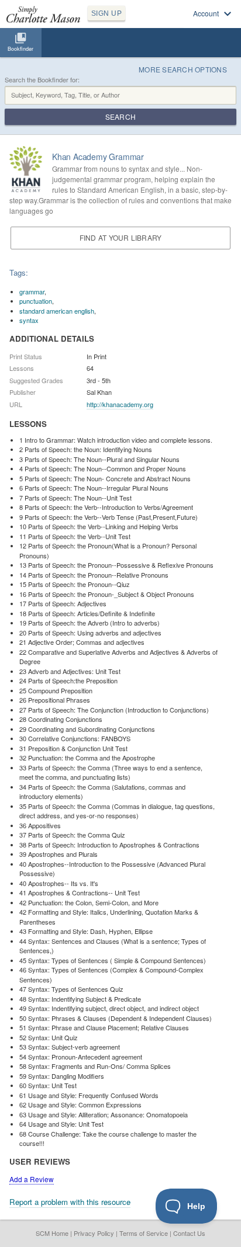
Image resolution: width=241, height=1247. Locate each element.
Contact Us (189, 1233)
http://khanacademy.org (120, 404)
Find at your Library (121, 237)
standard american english (56, 310)
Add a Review (31, 1179)
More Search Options (183, 69)
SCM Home (52, 1233)
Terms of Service (143, 1233)
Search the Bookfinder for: (42, 79)
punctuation (35, 300)
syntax (29, 320)
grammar (31, 291)
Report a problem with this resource (69, 1201)
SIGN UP (106, 13)
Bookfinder (20, 49)
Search (120, 116)
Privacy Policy (94, 1233)
